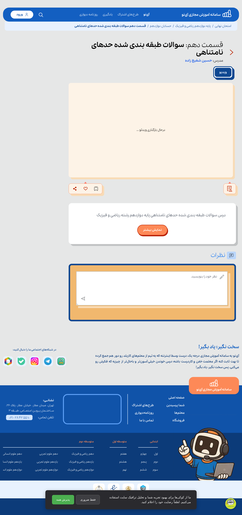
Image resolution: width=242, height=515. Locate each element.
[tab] (223, 72)
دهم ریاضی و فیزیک (91, 454)
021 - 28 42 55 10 (19, 418)
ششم (143, 470)
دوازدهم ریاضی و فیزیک (91, 470)
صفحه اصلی (176, 398)
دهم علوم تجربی (55, 454)
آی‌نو (146, 14)
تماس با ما (146, 420)
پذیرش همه (63, 499)
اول (156, 454)
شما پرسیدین (175, 405)
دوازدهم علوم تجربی (55, 470)
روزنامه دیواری (88, 14)
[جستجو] (41, 15)
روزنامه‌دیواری (144, 413)
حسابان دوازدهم (160, 26)
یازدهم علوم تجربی (55, 462)
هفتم (123, 454)
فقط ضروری (87, 499)
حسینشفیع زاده (198, 60)
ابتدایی (154, 441)
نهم (125, 470)
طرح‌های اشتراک (128, 14)
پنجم (144, 462)
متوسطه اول (119, 441)
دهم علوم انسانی (19, 454)
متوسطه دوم (86, 441)
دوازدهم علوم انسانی (19, 470)
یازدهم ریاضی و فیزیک (91, 462)
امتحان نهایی (223, 26)
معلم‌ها (179, 413)
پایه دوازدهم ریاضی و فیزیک (193, 26)
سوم (155, 470)
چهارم (143, 454)
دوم (156, 462)
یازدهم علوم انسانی (19, 462)
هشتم (123, 462)
